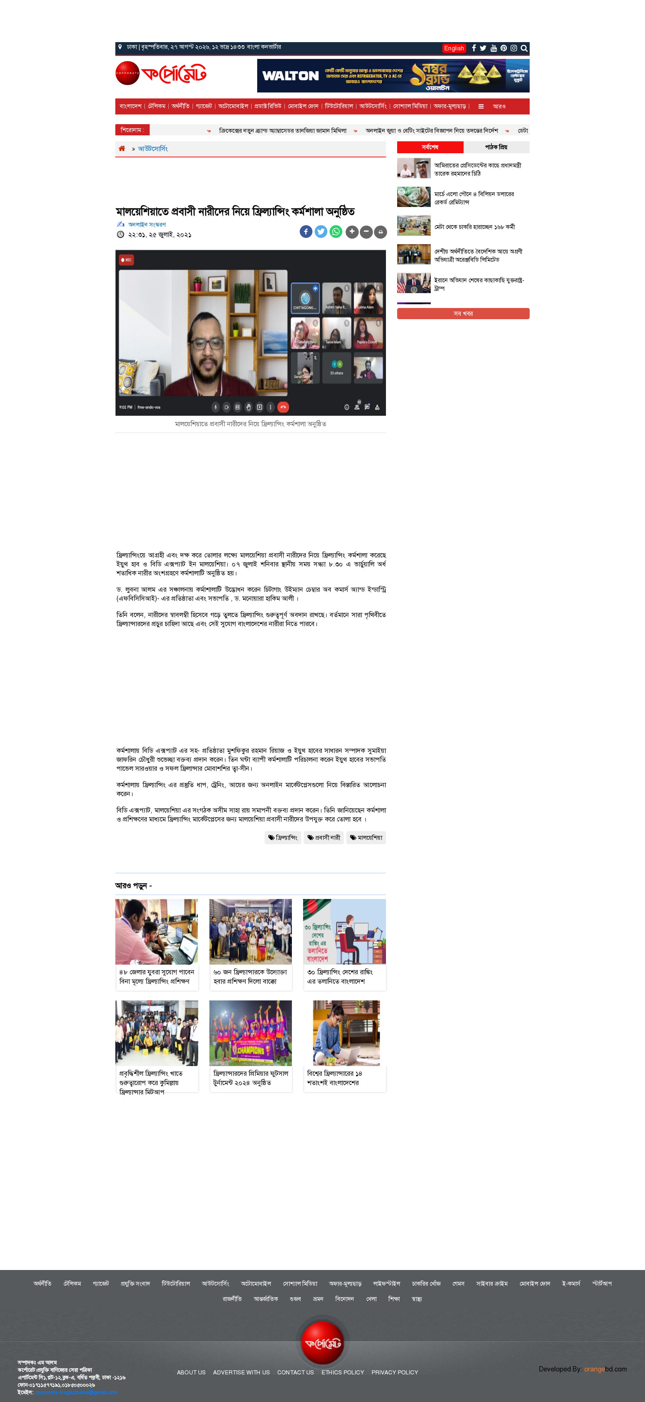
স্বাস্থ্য (417, 1299)
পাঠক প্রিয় (496, 147)
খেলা (371, 1299)
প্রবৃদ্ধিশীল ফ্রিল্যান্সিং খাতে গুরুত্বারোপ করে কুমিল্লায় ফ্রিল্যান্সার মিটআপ (151, 1083)
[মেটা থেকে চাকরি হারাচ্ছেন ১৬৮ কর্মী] (457, 235)
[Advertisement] (322, 20)
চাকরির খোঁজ (426, 1284)
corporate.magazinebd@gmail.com (76, 1392)
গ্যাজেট (204, 106)
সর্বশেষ (430, 147)
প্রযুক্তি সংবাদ (135, 1284)
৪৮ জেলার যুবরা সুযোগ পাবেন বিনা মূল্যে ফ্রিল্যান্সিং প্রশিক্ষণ (156, 977)
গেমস (458, 1284)
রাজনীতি (232, 1299)
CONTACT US (295, 1372)
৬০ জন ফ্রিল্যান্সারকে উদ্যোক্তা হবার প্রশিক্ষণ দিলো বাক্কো (250, 977)
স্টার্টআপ (602, 1284)
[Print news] (380, 232)
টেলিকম (156, 106)
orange (605, 1369)
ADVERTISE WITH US (241, 1372)
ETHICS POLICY (342, 1372)
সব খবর (463, 313)
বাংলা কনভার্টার (264, 47)
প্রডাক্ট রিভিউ (268, 106)
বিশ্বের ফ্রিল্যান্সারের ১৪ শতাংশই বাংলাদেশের (335, 1078)
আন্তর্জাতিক (266, 1299)
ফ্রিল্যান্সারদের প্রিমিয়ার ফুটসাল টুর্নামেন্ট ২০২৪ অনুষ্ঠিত (251, 1078)
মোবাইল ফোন (303, 106)
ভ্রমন (318, 1299)
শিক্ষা (394, 1299)
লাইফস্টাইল (386, 1284)
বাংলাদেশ (130, 106)
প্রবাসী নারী (327, 838)
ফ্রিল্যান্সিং (286, 838)
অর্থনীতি (181, 106)
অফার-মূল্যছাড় (450, 106)
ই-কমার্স (571, 1284)
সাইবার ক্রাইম (492, 1284)
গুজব (295, 1299)
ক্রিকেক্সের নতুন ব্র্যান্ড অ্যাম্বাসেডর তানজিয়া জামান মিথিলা (258, 131)
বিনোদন (345, 1299)
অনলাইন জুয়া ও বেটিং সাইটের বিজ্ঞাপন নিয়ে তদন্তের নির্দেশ (407, 131)
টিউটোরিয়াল (339, 106)
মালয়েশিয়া (370, 838)
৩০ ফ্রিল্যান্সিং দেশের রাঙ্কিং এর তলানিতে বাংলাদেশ (340, 977)
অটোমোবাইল (233, 106)
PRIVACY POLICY (394, 1372)
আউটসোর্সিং (373, 106)
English (454, 48)
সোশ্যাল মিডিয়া (410, 106)
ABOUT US (191, 1372)
